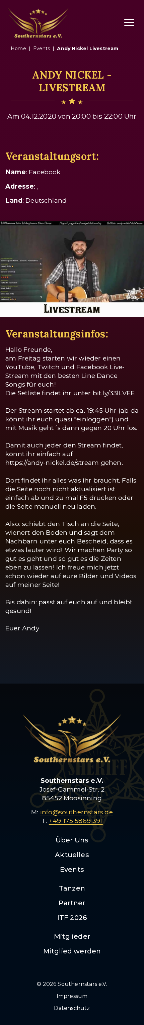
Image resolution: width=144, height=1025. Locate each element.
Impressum (72, 996)
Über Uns (72, 840)
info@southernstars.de (76, 812)
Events (72, 869)
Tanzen (72, 888)
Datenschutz (72, 1008)
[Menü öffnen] (129, 22)
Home (18, 48)
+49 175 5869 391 (76, 821)
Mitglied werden (72, 951)
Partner (72, 903)
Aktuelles (72, 855)
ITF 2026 (72, 918)
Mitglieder (72, 936)
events (41, 48)
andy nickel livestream (87, 48)
